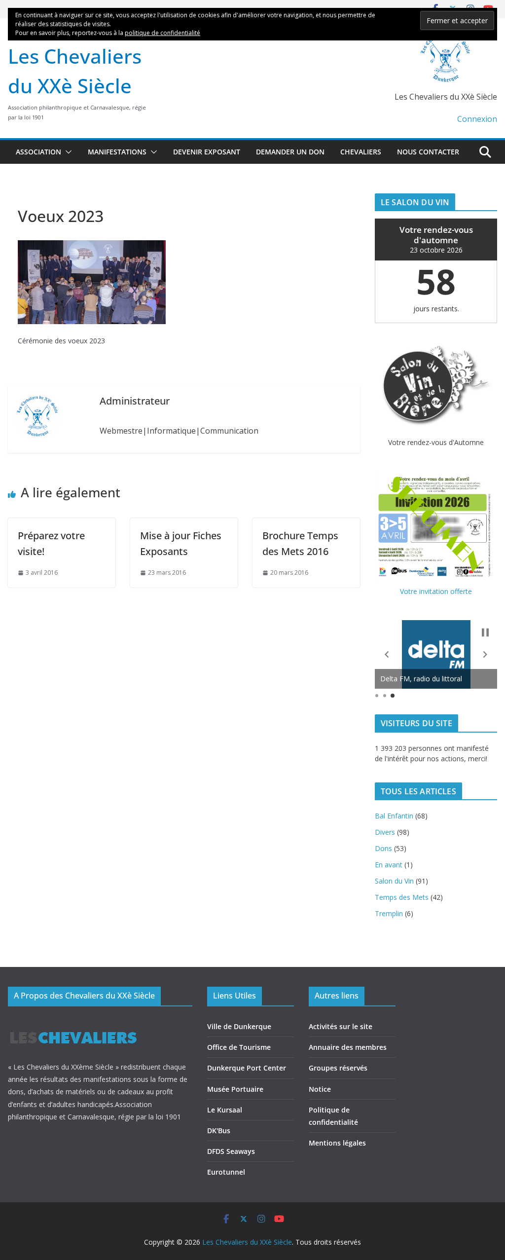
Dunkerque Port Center (246, 1068)
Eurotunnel (226, 1172)
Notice (320, 1089)
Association (38, 151)
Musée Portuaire (235, 1089)
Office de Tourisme (239, 1047)
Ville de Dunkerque (239, 1026)
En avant (388, 864)
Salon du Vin (394, 881)
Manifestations (117, 151)
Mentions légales (337, 1143)
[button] (66, 152)
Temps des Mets (402, 897)
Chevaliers (360, 151)
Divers (385, 832)
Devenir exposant (206, 151)
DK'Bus (218, 1130)
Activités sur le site (340, 1026)
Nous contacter (428, 151)
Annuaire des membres (348, 1047)
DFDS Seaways (231, 1151)
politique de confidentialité (162, 33)
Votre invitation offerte (436, 591)
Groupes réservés (338, 1068)
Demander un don (290, 151)
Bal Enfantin (394, 815)
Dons (383, 848)
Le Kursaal (224, 1109)
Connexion (477, 118)
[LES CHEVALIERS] (73, 1022)
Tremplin (389, 913)
